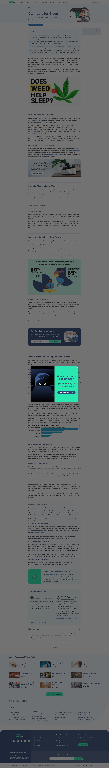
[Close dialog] (77, 367)
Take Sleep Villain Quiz (66, 392)
